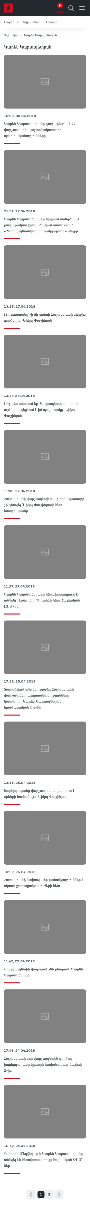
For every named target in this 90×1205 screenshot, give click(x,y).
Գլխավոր (11, 35)
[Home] (8, 8)
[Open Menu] (82, 8)
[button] (11, 22)
